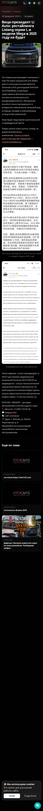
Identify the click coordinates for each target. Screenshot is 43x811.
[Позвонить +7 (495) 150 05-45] (25, 3)
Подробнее (30, 795)
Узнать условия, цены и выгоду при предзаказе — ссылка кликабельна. (17, 138)
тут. (35, 396)
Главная (6, 11)
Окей (12, 795)
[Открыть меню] (39, 3)
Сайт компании (12, 415)
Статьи (17, 11)
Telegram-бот (11, 412)
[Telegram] (29, 3)
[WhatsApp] (34, 3)
